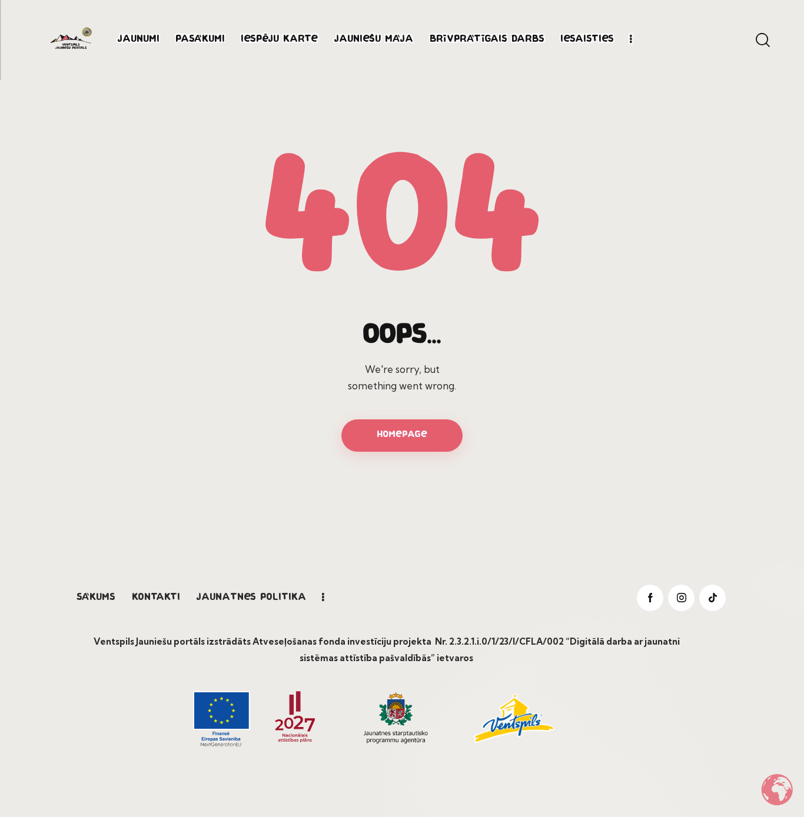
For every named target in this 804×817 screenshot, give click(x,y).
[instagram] (681, 598)
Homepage (402, 434)
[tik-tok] (712, 598)
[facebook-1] (650, 598)
